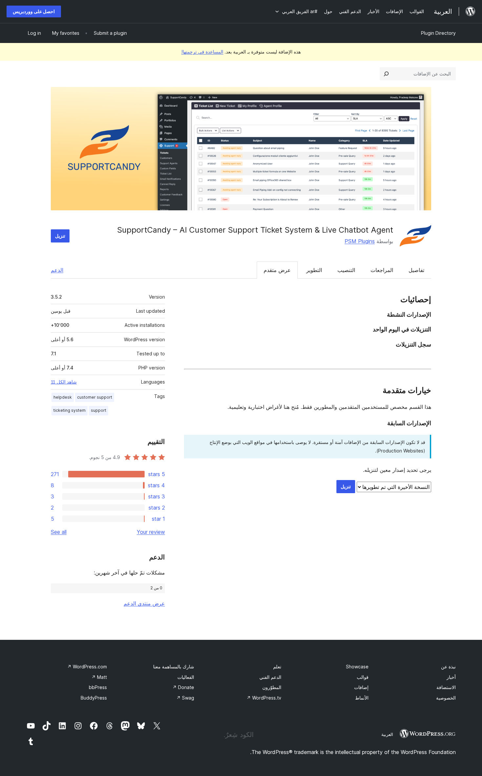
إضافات (361, 687)
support (98, 410)
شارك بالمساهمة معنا (173, 666)
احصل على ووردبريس (34, 11)
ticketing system (69, 410)
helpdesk (62, 397)
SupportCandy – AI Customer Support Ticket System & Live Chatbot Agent (255, 230)
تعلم (277, 666)
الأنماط (362, 698)
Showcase (357, 666)
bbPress (98, 687)
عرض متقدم (277, 270)
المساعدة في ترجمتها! (202, 51)
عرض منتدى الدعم (144, 603)
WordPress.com (87, 666)
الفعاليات (185, 677)
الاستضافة (446, 687)
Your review (151, 532)
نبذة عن (448, 666)
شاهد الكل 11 (64, 382)
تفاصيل (416, 270)
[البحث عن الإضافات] (386, 73)
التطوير (314, 270)
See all (59, 532)
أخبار (451, 677)
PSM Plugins (360, 241)
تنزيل (60, 236)
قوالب (363, 677)
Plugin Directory (438, 33)
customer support (94, 397)
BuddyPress (94, 698)
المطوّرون (271, 687)
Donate (183, 687)
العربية (387, 734)
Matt (99, 677)
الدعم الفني (270, 677)
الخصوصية (446, 698)
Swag (185, 698)
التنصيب (346, 270)
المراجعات (382, 270)
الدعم (57, 270)
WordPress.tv (264, 698)
